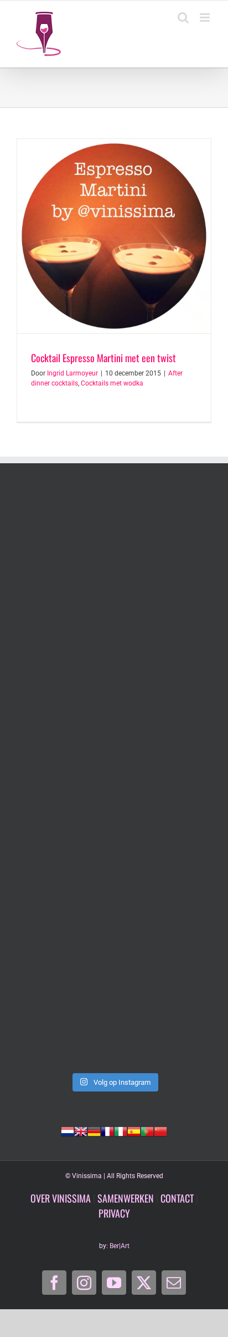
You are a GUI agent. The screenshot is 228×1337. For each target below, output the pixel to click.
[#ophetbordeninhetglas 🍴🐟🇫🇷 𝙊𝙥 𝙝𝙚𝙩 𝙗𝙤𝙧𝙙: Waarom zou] (114, 778)
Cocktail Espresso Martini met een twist (103, 357)
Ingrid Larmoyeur (72, 373)
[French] (107, 1130)
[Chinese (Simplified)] (160, 1130)
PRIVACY (114, 1213)
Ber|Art (119, 1246)
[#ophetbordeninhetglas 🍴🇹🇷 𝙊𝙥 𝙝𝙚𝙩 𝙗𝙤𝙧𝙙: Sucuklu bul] (114, 663)
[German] (94, 1130)
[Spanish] (134, 1130)
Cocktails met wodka (112, 383)
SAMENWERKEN (125, 1198)
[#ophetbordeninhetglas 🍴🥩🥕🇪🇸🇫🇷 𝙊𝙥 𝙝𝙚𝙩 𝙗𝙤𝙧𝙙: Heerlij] (114, 893)
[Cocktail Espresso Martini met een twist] (114, 236)
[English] (80, 1130)
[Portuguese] (147, 1130)
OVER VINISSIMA (60, 1198)
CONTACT (177, 1198)
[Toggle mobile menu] (205, 17)
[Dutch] (67, 1130)
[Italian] (120, 1130)
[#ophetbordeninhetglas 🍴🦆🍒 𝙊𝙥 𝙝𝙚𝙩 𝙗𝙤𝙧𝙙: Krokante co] (114, 1008)
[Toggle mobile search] (183, 17)
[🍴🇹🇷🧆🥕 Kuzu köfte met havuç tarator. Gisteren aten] (114, 548)
